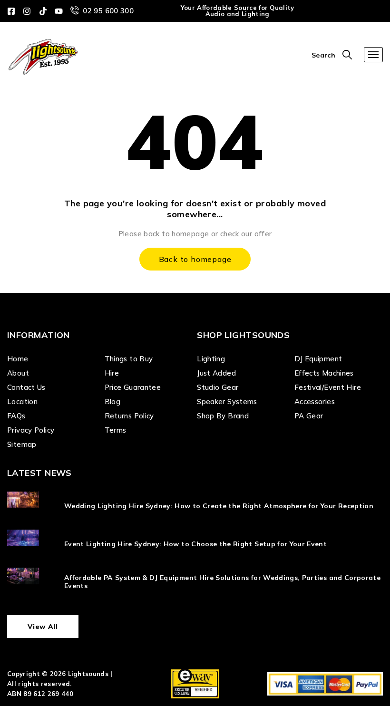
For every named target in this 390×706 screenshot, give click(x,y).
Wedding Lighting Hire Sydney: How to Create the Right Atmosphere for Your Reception (218, 506)
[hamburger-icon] (373, 54)
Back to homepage (195, 259)
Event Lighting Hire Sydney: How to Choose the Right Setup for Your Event (195, 544)
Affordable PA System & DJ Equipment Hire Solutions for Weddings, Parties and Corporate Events (222, 581)
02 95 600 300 (108, 10)
